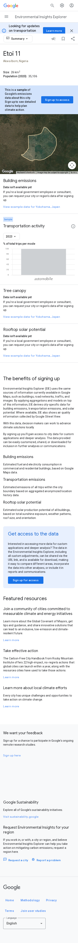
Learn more (11, 640)
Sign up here (12, 755)
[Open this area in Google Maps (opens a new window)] (7, 171)
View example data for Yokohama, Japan (31, 207)
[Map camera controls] (72, 165)
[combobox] (20, 38)
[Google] (11, 887)
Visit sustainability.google (21, 816)
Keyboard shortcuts (26, 172)
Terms (74, 172)
